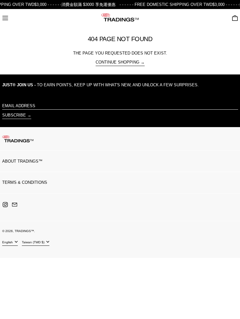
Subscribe (14, 115)
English (8, 242)
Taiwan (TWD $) (33, 242)
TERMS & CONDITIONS (24, 182)
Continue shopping (117, 62)
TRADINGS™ (24, 231)
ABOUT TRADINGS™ (22, 161)
